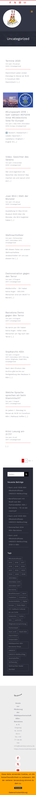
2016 (16, 562)
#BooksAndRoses (15, 559)
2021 (10, 570)
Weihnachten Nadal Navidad (16, 667)
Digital (25, 601)
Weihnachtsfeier (15, 235)
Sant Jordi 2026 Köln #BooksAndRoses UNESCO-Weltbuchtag (18, 490)
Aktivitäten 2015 (14, 582)
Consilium (22, 597)
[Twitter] (17, 764)
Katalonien (12, 616)
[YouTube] (17, 770)
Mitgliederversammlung (17, 624)
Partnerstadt (13, 628)
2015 (10, 562)
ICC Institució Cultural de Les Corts (17, 610)
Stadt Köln (22, 359)
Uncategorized (15, 66)
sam (10, 64)
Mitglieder (14, 359)
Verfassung (13, 662)
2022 (16, 570)
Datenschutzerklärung (18, 792)
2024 (10, 574)
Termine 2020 (13, 61)
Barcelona (12, 590)
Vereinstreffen (14, 658)
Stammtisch (13, 635)
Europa (12, 126)
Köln (10, 620)
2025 (17, 574)
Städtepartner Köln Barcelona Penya (16, 645)
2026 (23, 574)
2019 (16, 566)
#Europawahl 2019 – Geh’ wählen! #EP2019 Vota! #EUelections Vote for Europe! (18, 96)
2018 (10, 566)
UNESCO (12, 650)
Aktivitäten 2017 (16, 240)
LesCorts (18, 620)
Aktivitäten (13, 578)
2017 (22, 562)
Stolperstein (13, 639)
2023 (23, 570)
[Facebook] (17, 758)
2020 (23, 566)
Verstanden (18, 788)
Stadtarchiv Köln (15, 351)
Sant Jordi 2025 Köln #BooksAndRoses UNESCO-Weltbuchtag (18, 519)
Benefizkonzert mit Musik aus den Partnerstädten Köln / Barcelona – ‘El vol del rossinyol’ (18, 505)
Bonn (24, 593)
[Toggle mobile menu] (32, 12)
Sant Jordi (12, 632)
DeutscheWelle (14, 601)
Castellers (12, 597)
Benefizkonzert (14, 593)
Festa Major (21, 605)
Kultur (8, 359)
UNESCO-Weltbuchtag (17, 654)
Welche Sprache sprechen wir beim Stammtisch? (16, 395)
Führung (25, 357)
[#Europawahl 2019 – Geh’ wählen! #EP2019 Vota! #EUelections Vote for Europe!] (18, 100)
